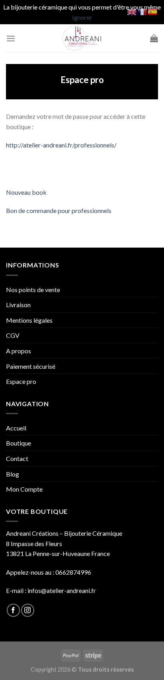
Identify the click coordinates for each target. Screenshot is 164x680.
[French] (142, 11)
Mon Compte (24, 489)
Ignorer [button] (82, 17)
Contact (17, 458)
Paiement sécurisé (30, 366)
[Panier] (154, 38)
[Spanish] (153, 11)
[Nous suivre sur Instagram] (27, 610)
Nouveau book (26, 192)
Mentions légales (29, 320)
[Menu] (11, 38)
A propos (18, 351)
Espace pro (21, 381)
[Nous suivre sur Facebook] (13, 610)
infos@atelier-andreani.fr (61, 590)
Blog (12, 474)
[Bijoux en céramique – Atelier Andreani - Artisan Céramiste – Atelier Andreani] (82, 38)
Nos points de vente (33, 289)
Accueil (16, 428)
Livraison (18, 304)
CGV (13, 335)
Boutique (18, 443)
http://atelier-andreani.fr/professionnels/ (61, 145)
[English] (132, 11)
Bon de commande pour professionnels (58, 210)
